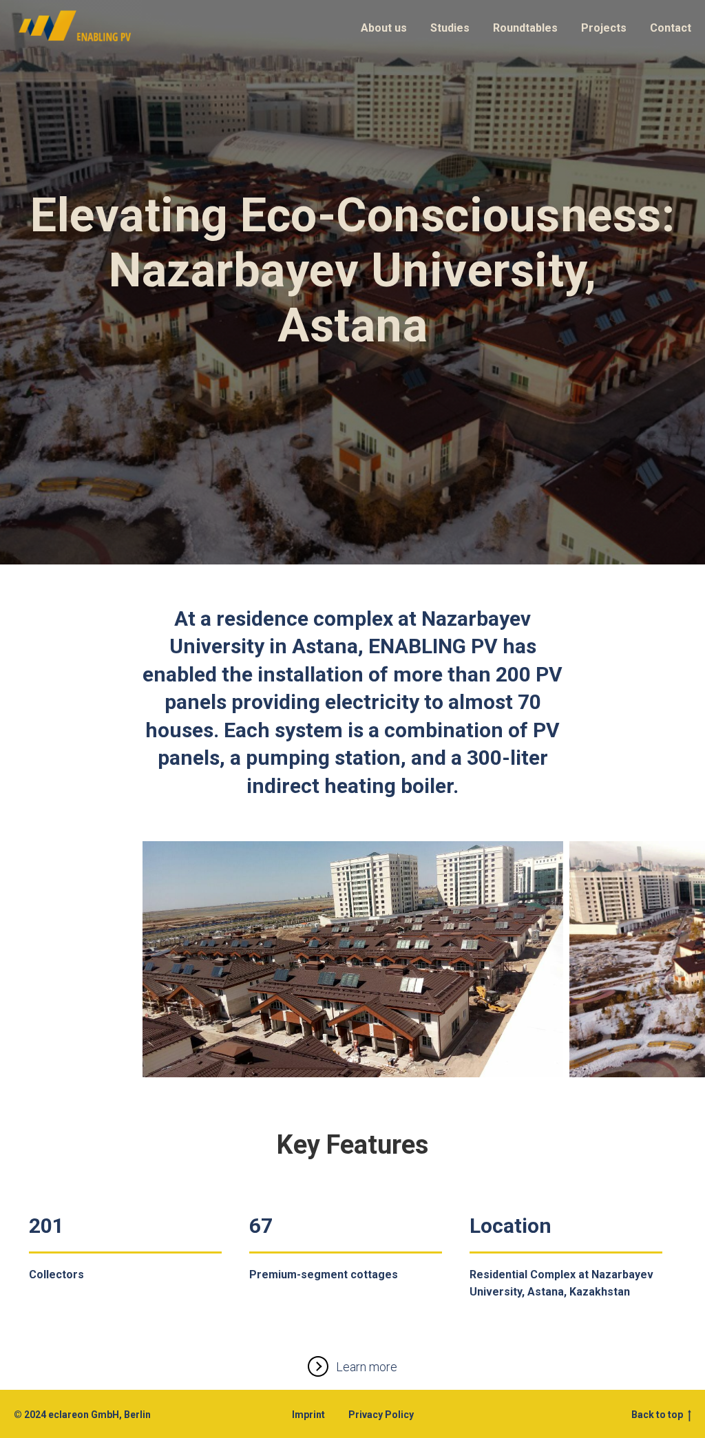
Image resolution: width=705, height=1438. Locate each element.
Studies (450, 27)
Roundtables (525, 27)
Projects (604, 27)
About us (384, 27)
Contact (670, 27)
